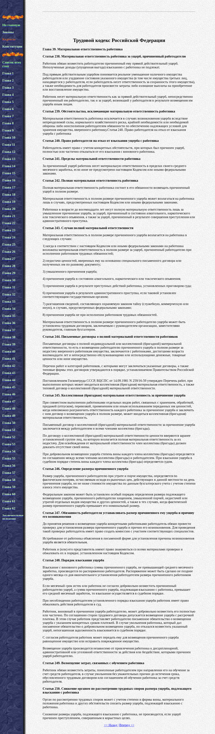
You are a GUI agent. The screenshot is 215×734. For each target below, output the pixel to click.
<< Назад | (111, 725)
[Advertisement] (119, 23)
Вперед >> (126, 725)
